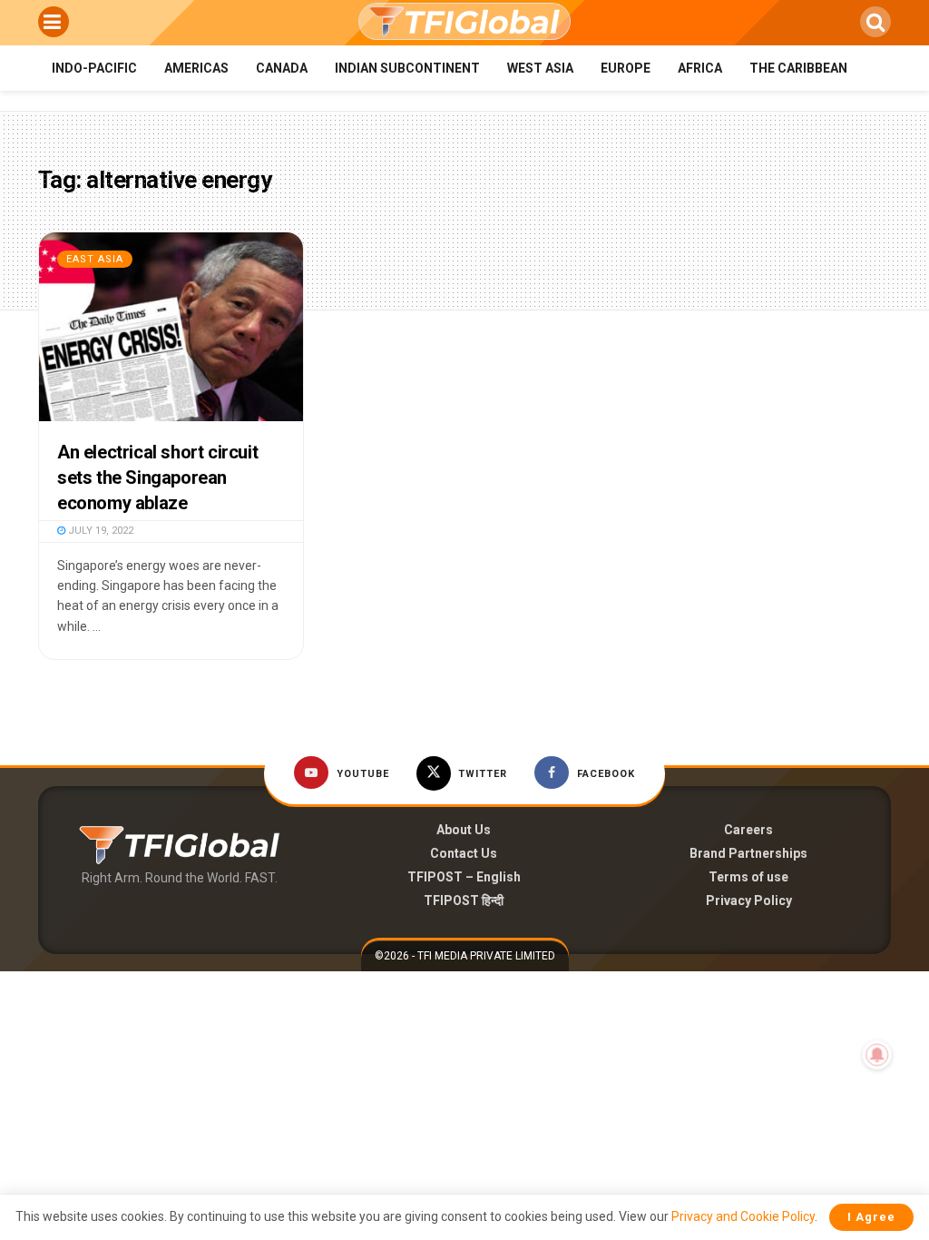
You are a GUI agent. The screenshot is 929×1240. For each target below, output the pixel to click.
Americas (196, 68)
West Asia (540, 68)
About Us (463, 829)
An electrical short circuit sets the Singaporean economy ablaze (157, 477)
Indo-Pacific (94, 68)
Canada (282, 68)
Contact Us (463, 853)
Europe (625, 68)
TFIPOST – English (464, 877)
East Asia (94, 259)
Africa (700, 68)
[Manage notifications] (877, 1054)
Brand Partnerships (748, 853)
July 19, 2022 (99, 530)
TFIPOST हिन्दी (464, 900)
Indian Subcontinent (407, 68)
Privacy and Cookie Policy (743, 1216)
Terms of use (748, 877)
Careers (748, 829)
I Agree (871, 1217)
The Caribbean (798, 68)
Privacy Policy (749, 900)
